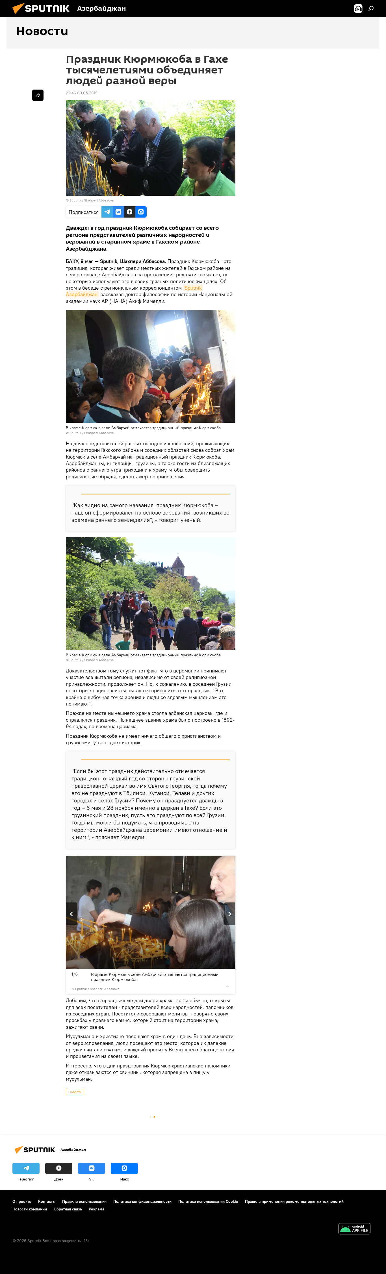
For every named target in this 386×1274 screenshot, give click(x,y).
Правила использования (84, 1201)
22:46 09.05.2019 (81, 93)
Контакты (46, 1201)
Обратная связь (68, 1209)
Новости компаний (29, 1209)
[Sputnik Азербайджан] (43, 15)
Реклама (96, 1209)
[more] (227, 986)
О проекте (21, 1201)
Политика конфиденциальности (142, 1201)
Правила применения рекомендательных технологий (294, 1201)
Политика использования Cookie (208, 1201)
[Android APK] (354, 1229)
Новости (75, 1092)
